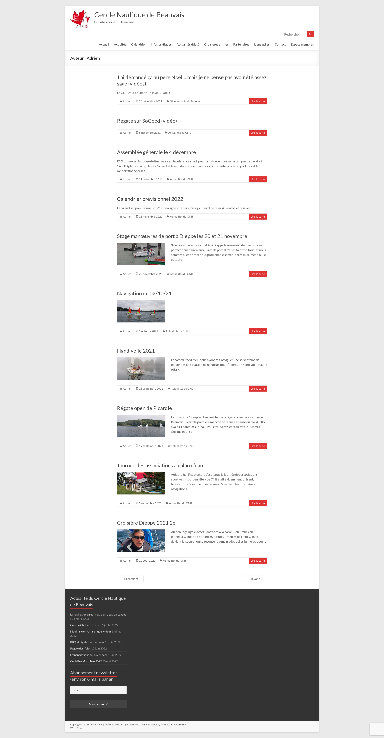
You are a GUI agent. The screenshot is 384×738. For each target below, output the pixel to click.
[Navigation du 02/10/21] (141, 302)
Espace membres (302, 44)
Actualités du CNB (179, 132)
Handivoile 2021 (136, 350)
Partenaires (241, 44)
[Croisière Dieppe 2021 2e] (141, 531)
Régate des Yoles (80, 648)
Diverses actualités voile (185, 101)
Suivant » (255, 579)
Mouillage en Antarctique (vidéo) (90, 631)
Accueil (104, 44)
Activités (120, 44)
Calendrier (138, 44)
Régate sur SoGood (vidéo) (147, 120)
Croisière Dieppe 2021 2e (146, 522)
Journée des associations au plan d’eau (160, 465)
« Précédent (130, 579)
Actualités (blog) (188, 44)
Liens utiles (262, 44)
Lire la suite (258, 101)
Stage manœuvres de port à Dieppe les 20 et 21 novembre (182, 236)
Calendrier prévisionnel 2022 (150, 199)
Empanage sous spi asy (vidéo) (88, 654)
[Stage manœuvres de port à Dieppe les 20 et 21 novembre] (141, 245)
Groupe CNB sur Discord (85, 625)
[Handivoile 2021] (141, 359)
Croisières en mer (216, 44)
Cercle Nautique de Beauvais (139, 14)
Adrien (127, 101)
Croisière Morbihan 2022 (86, 661)
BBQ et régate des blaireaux (87, 642)
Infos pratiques (161, 44)
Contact (280, 44)
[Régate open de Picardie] (141, 417)
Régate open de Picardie (144, 408)
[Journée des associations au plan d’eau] (141, 474)
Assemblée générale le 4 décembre (156, 152)
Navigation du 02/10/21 (144, 293)
